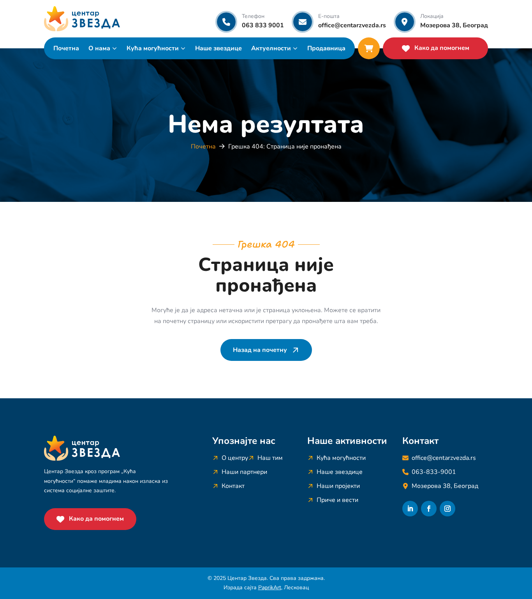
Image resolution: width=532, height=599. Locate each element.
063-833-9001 (434, 472)
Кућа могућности (153, 48)
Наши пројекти (338, 486)
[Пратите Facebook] (429, 508)
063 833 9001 (263, 25)
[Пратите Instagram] (447, 508)
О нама (99, 48)
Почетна (66, 48)
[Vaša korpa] (369, 48)
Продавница (326, 48)
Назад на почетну (260, 350)
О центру (235, 458)
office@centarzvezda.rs (352, 25)
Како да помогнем (441, 48)
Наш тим (270, 458)
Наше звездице (218, 48)
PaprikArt (269, 587)
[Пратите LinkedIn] (410, 508)
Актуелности (271, 48)
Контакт (233, 486)
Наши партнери (244, 472)
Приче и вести (337, 500)
